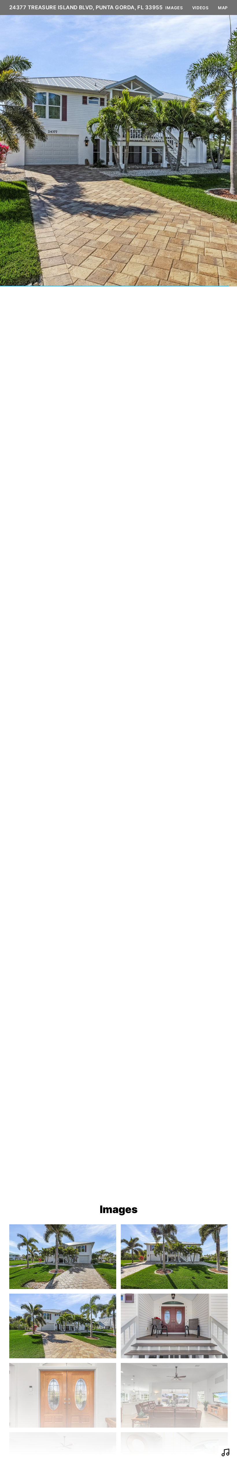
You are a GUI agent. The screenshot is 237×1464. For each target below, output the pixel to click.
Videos (200, 7)
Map (223, 7)
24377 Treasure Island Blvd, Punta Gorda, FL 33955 (85, 7)
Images (174, 7)
